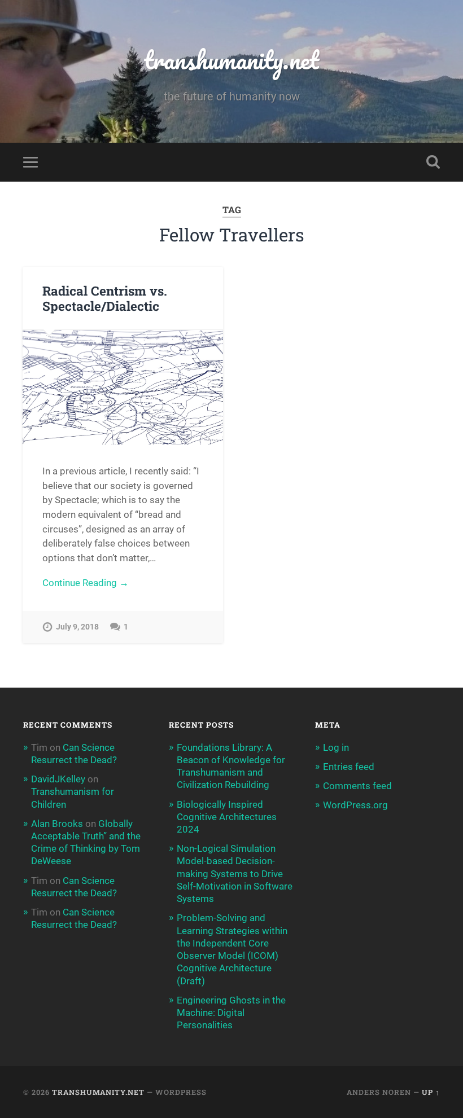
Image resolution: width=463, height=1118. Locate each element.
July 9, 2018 (77, 627)
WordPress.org (355, 805)
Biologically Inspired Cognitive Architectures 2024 (227, 817)
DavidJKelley (58, 779)
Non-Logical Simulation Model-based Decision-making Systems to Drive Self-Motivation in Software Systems (234, 873)
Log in (336, 747)
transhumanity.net (231, 59)
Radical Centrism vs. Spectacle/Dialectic (104, 298)
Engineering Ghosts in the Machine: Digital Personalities (231, 1012)
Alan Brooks (57, 823)
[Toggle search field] (433, 162)
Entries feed (348, 766)
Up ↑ (431, 1092)
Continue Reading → (85, 582)
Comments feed (357, 785)
